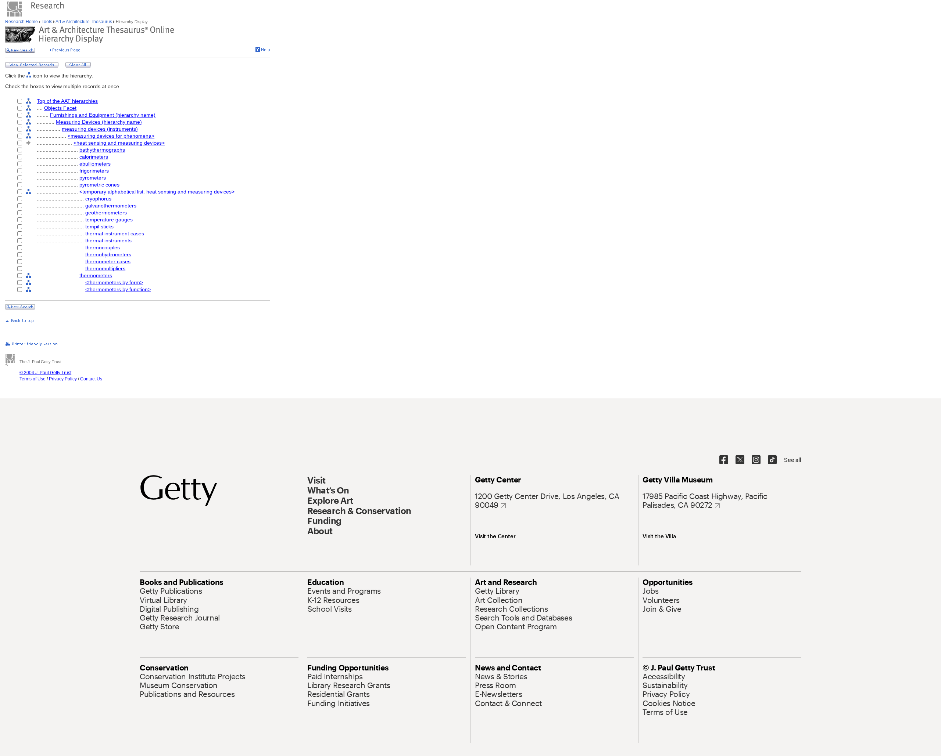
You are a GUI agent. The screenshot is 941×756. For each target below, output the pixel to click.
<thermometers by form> (114, 282)
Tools (46, 21)
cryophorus (98, 199)
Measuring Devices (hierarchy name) (99, 122)
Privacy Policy (63, 378)
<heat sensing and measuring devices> (119, 143)
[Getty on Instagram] (756, 460)
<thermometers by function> (118, 289)
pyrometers (92, 178)
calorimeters (93, 157)
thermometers (95, 275)
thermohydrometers (108, 254)
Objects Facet (60, 108)
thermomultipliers (105, 268)
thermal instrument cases (114, 233)
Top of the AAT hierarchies (67, 101)
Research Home (22, 21)
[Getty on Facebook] (723, 460)
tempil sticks (99, 226)
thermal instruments (108, 240)
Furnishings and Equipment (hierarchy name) (102, 115)
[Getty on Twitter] (740, 460)
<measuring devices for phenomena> (111, 136)
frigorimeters (94, 171)
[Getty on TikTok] (772, 460)
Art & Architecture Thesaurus (84, 21)
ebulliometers (95, 164)
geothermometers (106, 213)
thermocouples (102, 247)
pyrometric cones (99, 185)
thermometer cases (107, 261)
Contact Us (91, 378)
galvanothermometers (110, 206)
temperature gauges (109, 220)
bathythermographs (102, 150)
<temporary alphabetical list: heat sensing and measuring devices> (157, 192)
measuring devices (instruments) (100, 129)
